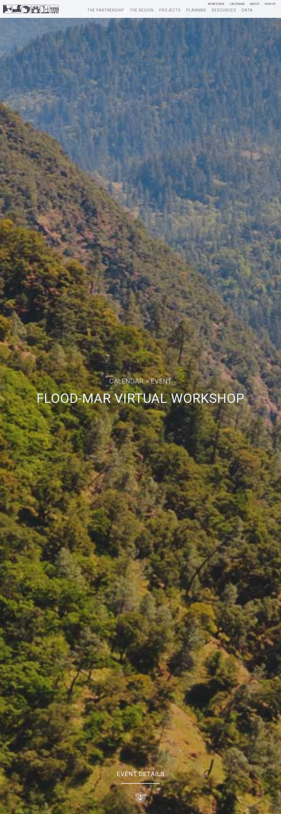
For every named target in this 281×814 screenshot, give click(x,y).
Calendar (237, 4)
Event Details (140, 774)
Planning (196, 10)
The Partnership (105, 10)
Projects (170, 10)
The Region (142, 10)
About (254, 4)
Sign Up (270, 4)
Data (247, 10)
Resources (224, 10)
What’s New (216, 4)
